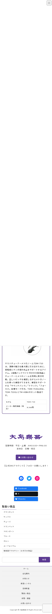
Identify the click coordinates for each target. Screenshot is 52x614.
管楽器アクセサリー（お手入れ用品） (18, 551)
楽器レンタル (26, 584)
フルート (7, 536)
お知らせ (26, 579)
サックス (7, 517)
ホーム (26, 569)
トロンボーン (9, 531)
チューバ (7, 522)
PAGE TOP (48, 593)
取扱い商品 (8, 506)
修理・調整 (26, 598)
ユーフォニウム (10, 546)
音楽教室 (26, 588)
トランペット (9, 527)
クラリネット (9, 512)
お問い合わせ (27, 457)
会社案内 (26, 574)
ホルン (6, 541)
